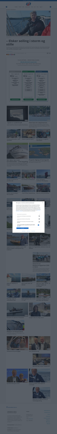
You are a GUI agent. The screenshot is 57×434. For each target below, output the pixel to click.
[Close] (43, 203)
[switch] (39, 216)
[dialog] (28, 217)
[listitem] (28, 214)
